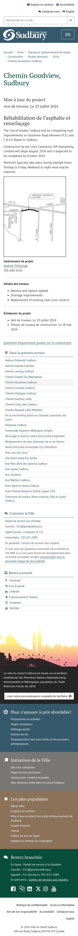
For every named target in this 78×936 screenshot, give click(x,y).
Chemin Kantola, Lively (18, 399)
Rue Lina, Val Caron (16, 452)
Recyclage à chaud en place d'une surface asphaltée (35, 436)
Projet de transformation (26, 772)
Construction (15, 56)
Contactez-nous (51, 11)
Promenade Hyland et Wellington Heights (29, 430)
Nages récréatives (22, 724)
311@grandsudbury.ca (37, 869)
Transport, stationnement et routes (49, 52)
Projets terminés (38, 56)
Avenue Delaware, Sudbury (20, 360)
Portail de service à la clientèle (42, 864)
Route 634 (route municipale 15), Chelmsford (31, 447)
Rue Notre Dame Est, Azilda (21, 458)
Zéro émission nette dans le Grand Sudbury (37, 782)
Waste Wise (18, 806)
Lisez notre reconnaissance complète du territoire (37, 696)
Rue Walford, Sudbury (17, 480)
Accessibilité (67, 4)
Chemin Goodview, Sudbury (25, 61)
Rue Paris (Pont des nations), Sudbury (26, 463)
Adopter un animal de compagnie (31, 841)
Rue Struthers (13, 474)
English (70, 11)
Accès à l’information (62, 905)
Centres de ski (19, 734)
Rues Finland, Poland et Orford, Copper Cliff (30, 491)
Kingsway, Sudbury (15, 425)
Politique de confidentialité (32, 905)
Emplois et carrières (42, 4)
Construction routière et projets (30, 777)
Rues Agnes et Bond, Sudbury (22, 485)
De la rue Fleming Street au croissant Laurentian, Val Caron (35, 417)
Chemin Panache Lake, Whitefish (23, 410)
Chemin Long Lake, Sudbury (21, 404)
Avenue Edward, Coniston (19, 366)
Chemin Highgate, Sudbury (20, 393)
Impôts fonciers (20, 825)
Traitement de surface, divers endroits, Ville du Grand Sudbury (35, 499)
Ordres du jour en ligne (25, 835)
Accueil (8, 52)
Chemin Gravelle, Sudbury (20, 388)
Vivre (20, 52)
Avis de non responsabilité (22, 911)
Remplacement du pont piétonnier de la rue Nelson (34, 441)
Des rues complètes (23, 767)
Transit (15, 830)
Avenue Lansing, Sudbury (19, 371)
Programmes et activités (25, 719)
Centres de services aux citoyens (48, 879)
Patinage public (20, 729)
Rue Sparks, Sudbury (16, 469)
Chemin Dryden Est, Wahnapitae (23, 377)
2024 (55, 56)
